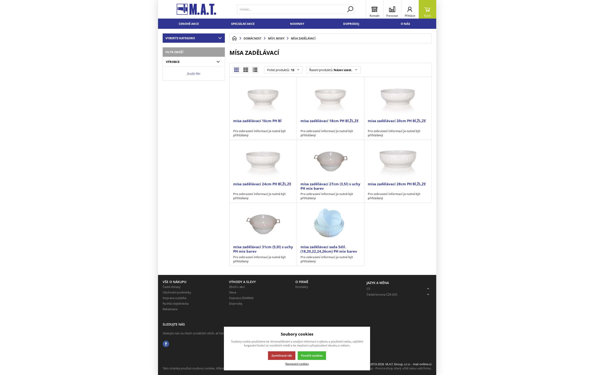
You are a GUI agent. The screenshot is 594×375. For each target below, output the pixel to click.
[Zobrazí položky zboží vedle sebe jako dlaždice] (245, 69)
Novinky (297, 24)
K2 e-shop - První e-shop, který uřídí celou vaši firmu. (395, 368)
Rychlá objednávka (176, 303)
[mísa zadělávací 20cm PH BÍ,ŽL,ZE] (398, 98)
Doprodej (351, 24)
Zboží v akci (237, 287)
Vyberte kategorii (180, 38)
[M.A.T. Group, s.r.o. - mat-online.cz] (196, 9)
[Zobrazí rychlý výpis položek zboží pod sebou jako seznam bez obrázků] (255, 69)
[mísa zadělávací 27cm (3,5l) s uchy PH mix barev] (330, 161)
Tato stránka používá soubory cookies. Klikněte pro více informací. (208, 368)
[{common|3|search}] (350, 9)
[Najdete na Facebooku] (166, 344)
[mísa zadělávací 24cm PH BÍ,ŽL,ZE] (263, 161)
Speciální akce (243, 24)
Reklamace (170, 309)
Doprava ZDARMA (241, 298)
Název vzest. (343, 70)
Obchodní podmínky (177, 292)
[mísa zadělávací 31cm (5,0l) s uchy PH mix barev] (263, 224)
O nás (405, 24)
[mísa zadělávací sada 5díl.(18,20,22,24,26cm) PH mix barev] (330, 224)
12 (292, 70)
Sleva (232, 292)
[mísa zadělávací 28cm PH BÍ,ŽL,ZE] (398, 161)
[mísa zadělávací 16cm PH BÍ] (263, 98)
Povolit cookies (312, 355)
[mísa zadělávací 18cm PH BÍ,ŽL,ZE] (330, 98)
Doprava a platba (174, 298)
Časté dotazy (172, 287)
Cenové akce (189, 24)
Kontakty (301, 287)
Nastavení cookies (297, 363)
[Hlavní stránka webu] (234, 38)
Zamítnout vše (281, 355)
